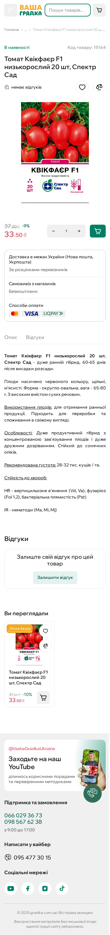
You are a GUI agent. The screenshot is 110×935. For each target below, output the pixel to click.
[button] (92, 793)
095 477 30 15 (32, 857)
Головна (11, 29)
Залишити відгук (55, 577)
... (25, 29)
